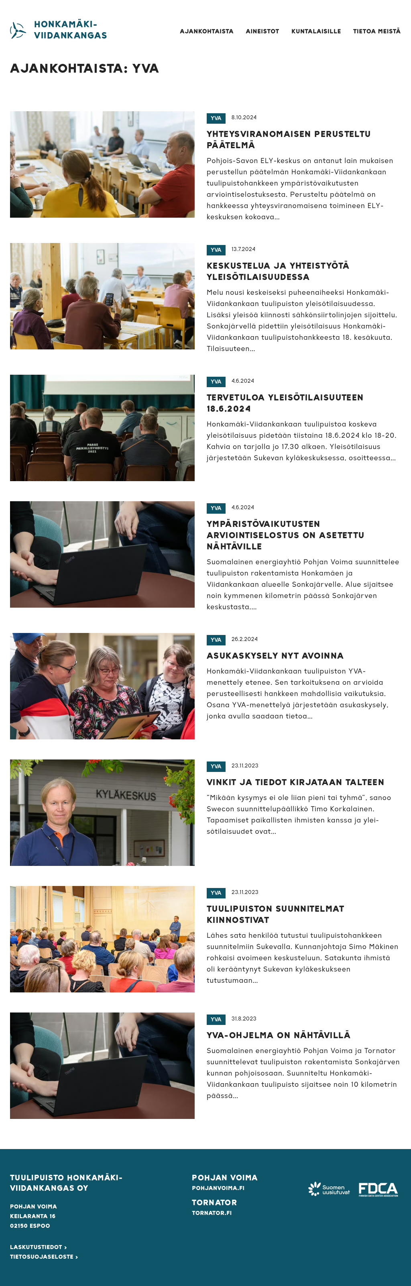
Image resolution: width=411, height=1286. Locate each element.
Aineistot (263, 32)
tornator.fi (212, 1213)
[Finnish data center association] (378, 1189)
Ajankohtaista (207, 32)
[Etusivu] (18, 30)
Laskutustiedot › (38, 1247)
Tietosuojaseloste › (44, 1257)
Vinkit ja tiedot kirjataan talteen (296, 783)
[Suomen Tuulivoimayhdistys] (329, 1189)
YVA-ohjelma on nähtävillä (279, 1036)
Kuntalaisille (316, 32)
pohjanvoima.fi (218, 1188)
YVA (216, 118)
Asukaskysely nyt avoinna (275, 656)
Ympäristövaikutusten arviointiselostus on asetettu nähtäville (286, 536)
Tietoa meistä (377, 32)
